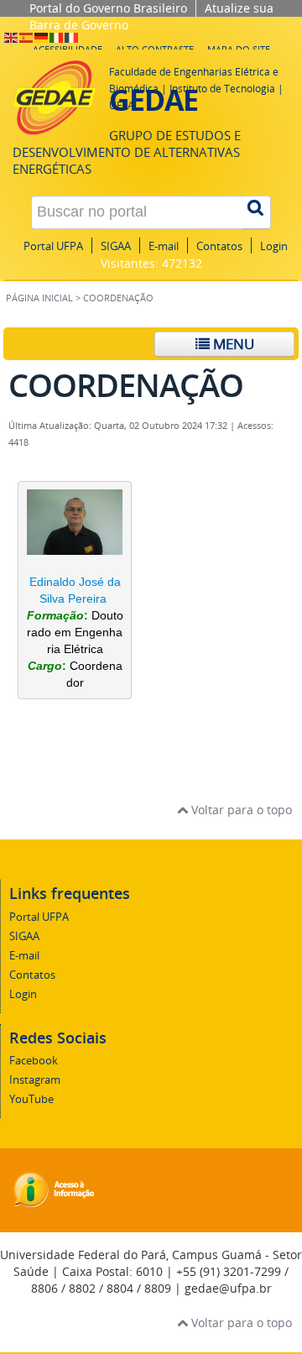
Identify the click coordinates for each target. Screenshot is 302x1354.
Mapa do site (238, 49)
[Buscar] (256, 212)
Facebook (33, 1060)
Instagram (34, 1080)
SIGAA (116, 246)
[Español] (26, 36)
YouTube (31, 1099)
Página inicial (39, 298)
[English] (11, 36)
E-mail (163, 246)
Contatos (219, 246)
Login (274, 246)
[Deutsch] (41, 36)
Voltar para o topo (240, 810)
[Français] (72, 36)
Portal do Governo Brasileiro (108, 8)
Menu (232, 343)
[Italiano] (57, 36)
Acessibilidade (67, 49)
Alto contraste (155, 49)
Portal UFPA (53, 246)
